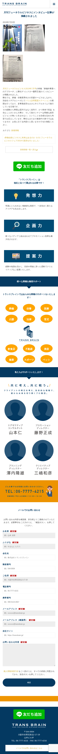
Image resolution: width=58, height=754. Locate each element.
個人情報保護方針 (11, 671)
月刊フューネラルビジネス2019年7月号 (19, 88)
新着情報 (15, 130)
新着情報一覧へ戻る (28, 150)
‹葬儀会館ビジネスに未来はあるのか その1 (22, 137)
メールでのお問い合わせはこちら (29, 748)
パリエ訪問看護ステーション (37, 100)
